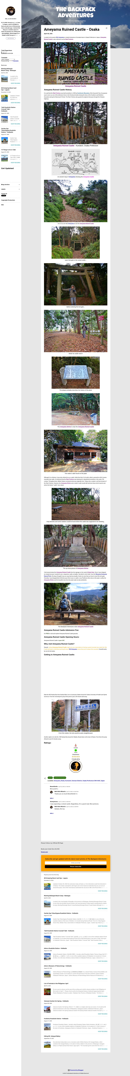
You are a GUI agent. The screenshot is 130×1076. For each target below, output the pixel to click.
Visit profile (11, 38)
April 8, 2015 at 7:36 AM (64, 786)
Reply (52, 798)
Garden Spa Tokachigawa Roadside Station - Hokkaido (61, 913)
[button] (106, 28)
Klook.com (44, 852)
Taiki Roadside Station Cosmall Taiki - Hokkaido (59, 931)
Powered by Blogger (77, 1070)
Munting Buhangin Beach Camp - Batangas (57, 895)
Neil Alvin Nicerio (60, 791)
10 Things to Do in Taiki (8, 150)
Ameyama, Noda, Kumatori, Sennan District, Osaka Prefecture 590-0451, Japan (79, 780)
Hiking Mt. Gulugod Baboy (52, 1036)
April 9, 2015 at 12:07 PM (72, 791)
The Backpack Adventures (75, 13)
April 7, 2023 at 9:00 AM (64, 801)
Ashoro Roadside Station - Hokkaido (55, 948)
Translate (15, 61)
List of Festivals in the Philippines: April (56, 983)
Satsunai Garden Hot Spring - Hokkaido (56, 1001)
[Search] (109, 3)
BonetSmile (54, 786)
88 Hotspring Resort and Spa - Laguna (56, 878)
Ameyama (72, 177)
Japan (50, 777)
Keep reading (102, 891)
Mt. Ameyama (60, 37)
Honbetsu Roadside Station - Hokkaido (56, 1018)
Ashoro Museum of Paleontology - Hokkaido (58, 966)
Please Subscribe (75, 866)
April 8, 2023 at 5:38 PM (72, 806)
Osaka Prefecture (60, 777)
